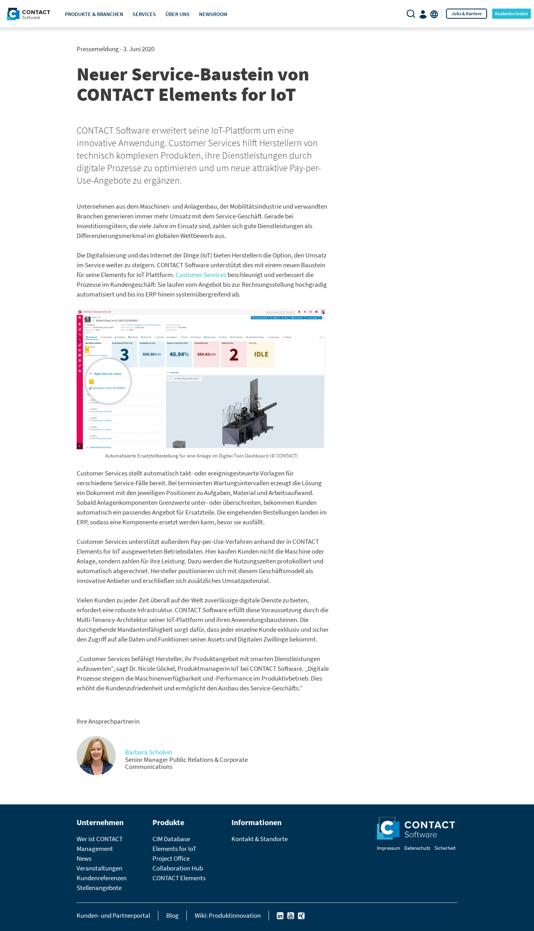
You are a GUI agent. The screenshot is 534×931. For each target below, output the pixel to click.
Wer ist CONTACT (100, 839)
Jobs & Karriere (467, 13)
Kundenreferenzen (102, 878)
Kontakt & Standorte (259, 839)
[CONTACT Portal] (424, 14)
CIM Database (171, 839)
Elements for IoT (174, 848)
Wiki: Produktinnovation (228, 915)
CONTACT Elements (179, 878)
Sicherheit (444, 848)
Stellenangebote (99, 887)
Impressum (388, 848)
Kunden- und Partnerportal (113, 915)
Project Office (171, 858)
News (84, 858)
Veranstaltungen (99, 868)
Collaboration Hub (177, 868)
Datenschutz (417, 848)
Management (95, 848)
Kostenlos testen (511, 13)
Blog (172, 915)
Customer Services (201, 274)
